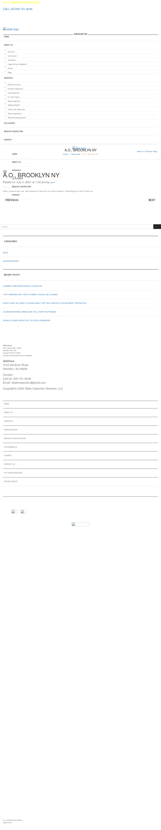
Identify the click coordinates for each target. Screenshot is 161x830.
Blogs (10, 73)
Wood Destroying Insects (17, 118)
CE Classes (9, 123)
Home (6, 37)
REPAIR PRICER (13, 105)
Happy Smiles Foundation (17, 64)
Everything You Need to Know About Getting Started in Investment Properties (45, 303)
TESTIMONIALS (10, 447)
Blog (5, 252)
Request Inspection (13, 131)
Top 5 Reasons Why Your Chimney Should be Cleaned (30, 294)
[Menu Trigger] (8, 4)
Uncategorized (11, 261)
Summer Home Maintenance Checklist (22, 286)
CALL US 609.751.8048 (17, 9)
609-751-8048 (22, 379)
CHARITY (8, 455)
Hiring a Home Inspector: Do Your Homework (26, 320)
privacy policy (11, 481)
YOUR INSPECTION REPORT (21, 2)
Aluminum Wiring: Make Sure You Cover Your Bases (29, 311)
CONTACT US (9, 464)
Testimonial (12, 56)
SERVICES (8, 421)
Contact (8, 140)
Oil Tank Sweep (13, 97)
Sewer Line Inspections (16, 109)
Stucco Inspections (15, 114)
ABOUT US (8, 412)
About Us (8, 45)
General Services (14, 85)
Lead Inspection (13, 93)
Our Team (11, 52)
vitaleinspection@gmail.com (28, 382)
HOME (6, 404)
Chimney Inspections (15, 89)
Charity (10, 68)
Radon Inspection (14, 101)
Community (12, 60)
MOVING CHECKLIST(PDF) (15, 438)
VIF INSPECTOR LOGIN (13, 473)
